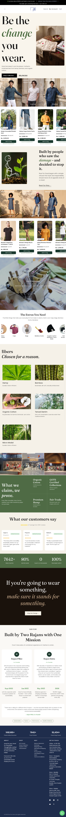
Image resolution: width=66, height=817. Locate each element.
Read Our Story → (45, 185)
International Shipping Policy (40, 749)
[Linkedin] (55, 804)
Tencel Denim (22, 748)
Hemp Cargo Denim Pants (27, 131)
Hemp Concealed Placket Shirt (8, 132)
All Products (22, 743)
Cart (60, 9)
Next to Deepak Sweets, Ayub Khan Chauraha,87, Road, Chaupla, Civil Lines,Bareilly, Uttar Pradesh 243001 (55, 778)
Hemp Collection (23, 745)
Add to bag (8, 141)
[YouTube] (51, 804)
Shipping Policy (38, 746)
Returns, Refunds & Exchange (39, 744)
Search (45, 9)
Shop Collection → (9, 75)
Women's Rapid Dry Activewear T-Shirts (7, 243)
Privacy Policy (37, 752)
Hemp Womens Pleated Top (44, 243)
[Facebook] (51, 800)
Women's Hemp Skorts (25, 242)
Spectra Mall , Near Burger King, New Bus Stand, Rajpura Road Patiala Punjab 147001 (55, 792)
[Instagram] (59, 800)
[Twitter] (55, 800)
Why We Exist (23, 75)
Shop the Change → (33, 613)
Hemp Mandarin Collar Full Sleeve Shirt (44, 132)
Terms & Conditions (39, 757)
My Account (53, 9)
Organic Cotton (23, 746)
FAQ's (35, 755)
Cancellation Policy (39, 753)
